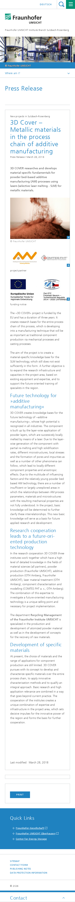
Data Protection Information (28, 873)
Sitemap (14, 861)
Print (20, 794)
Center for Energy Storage (31, 839)
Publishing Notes (20, 869)
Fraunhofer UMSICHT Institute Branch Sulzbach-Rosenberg (37, 30)
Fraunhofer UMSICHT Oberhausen (35, 833)
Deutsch (46, 4)
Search (61, 4)
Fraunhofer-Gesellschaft (30, 828)
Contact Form (19, 865)
